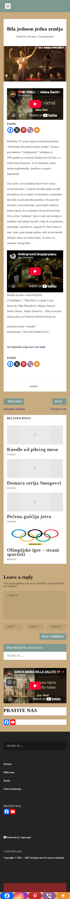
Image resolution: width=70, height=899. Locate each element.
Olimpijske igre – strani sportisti (33, 552)
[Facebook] (10, 130)
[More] (37, 130)
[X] (17, 130)
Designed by (18, 888)
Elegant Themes (29, 888)
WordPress (52, 888)
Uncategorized (46, 36)
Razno (7, 780)
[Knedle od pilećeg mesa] (35, 434)
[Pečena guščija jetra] (35, 502)
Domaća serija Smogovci (34, 483)
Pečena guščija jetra (29, 516)
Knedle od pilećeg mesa (32, 449)
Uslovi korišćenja (12, 789)
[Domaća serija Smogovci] (35, 468)
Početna (8, 764)
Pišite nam (9, 772)
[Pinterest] (24, 130)
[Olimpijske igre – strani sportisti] (35, 535)
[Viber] (30, 130)
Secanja (32, 36)
